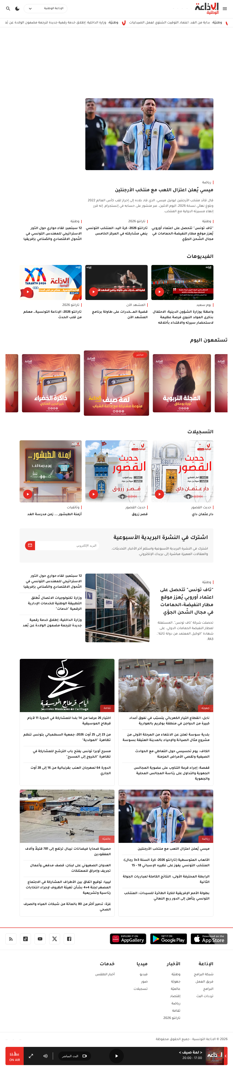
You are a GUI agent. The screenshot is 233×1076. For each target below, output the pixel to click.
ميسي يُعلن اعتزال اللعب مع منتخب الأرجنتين (164, 190)
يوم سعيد (203, 305)
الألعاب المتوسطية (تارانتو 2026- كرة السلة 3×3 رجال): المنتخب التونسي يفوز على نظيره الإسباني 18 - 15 (166, 863)
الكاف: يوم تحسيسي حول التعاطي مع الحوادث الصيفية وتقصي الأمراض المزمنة (172, 754)
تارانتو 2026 (136, 222)
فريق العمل (204, 982)
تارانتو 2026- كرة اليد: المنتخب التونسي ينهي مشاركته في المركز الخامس (116, 231)
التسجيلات (200, 432)
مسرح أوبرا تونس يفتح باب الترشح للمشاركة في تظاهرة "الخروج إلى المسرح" (72, 754)
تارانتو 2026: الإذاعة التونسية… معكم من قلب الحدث (52, 315)
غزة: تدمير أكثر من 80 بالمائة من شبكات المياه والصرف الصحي (67, 907)
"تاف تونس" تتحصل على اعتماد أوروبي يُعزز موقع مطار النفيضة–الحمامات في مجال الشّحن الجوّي (182, 234)
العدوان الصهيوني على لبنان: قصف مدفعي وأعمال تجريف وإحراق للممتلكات (70, 868)
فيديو (144, 975)
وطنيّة (206, 222)
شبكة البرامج (203, 975)
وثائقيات (73, 508)
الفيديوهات (200, 257)
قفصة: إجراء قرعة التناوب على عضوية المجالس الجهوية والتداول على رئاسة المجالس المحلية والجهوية (172, 773)
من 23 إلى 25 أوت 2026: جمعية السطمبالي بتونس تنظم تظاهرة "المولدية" (67, 737)
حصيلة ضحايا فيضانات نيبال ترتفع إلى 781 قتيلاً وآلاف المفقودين (68, 852)
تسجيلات (141, 989)
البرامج (208, 989)
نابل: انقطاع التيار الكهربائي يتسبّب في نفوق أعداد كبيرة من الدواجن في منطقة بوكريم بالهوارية (169, 721)
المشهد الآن (135, 305)
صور (144, 982)
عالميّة (106, 839)
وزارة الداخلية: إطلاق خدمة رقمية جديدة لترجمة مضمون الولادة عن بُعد (91, 23)
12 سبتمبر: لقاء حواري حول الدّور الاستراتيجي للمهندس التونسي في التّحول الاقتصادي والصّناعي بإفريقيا (52, 234)
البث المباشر (70, 1056)
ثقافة (107, 708)
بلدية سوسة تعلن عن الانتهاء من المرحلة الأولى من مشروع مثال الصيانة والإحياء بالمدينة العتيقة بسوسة (166, 737)
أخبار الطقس (105, 975)
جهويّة (206, 708)
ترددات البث (204, 996)
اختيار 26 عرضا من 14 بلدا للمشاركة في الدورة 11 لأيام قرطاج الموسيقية (69, 721)
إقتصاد (175, 996)
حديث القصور (201, 508)
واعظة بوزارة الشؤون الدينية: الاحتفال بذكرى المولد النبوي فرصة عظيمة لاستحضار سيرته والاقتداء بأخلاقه (183, 317)
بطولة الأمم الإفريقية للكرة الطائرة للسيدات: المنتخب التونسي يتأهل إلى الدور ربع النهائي (167, 896)
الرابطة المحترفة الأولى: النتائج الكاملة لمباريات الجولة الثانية (166, 879)
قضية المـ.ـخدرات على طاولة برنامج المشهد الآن (119, 315)
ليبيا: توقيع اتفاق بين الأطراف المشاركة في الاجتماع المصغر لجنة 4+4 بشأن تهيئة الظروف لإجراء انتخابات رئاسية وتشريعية (68, 888)
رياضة (206, 183)
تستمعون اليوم (209, 341)
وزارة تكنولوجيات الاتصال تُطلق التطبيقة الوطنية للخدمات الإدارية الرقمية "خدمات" (55, 604)
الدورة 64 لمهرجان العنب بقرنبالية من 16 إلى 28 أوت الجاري (70, 771)
